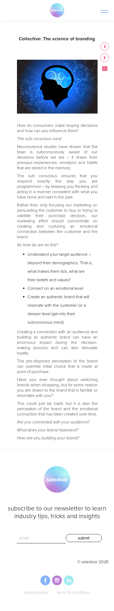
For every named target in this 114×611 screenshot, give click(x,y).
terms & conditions (73, 592)
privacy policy (36, 592)
